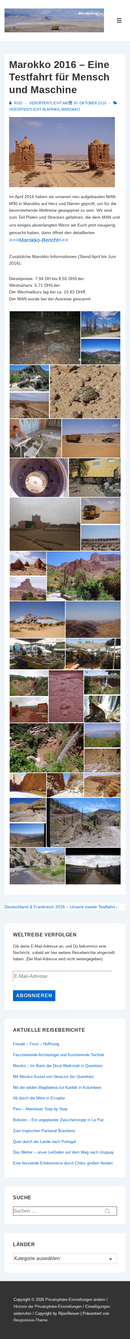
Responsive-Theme (30, 1320)
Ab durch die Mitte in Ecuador (39, 1098)
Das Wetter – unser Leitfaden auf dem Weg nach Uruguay (63, 1152)
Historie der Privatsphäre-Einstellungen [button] (48, 1306)
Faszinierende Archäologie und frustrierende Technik (58, 1055)
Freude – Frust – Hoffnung (36, 1044)
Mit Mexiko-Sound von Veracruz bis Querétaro (53, 1076)
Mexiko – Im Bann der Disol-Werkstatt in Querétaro (57, 1065)
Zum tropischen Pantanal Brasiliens (44, 1130)
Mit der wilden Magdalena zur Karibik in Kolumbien (57, 1087)
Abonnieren (34, 995)
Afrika (53, 109)
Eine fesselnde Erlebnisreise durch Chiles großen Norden (63, 1163)
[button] (44, 338)
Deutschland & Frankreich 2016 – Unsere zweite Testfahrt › (61, 906)
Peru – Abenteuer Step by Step (40, 1109)
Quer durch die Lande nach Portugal (44, 1141)
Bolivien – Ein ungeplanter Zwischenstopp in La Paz (58, 1120)
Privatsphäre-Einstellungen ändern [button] (75, 1299)
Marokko (70, 109)
